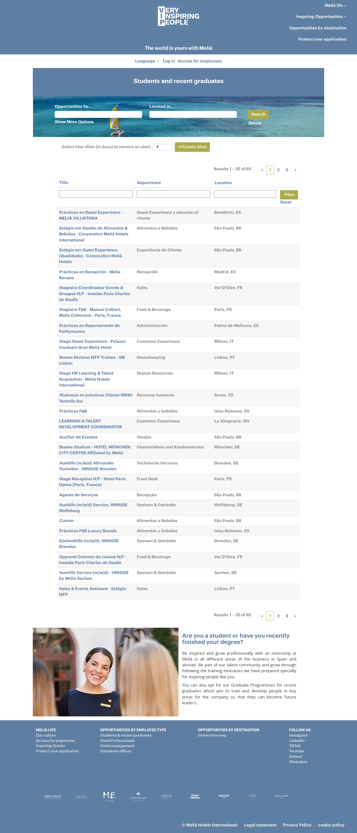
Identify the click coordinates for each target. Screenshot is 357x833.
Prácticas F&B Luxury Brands (88, 531)
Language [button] (145, 61)
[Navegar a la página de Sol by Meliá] (281, 796)
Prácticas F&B (73, 411)
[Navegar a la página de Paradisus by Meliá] (138, 796)
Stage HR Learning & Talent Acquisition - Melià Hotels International (86, 379)
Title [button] (63, 182)
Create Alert (194, 147)
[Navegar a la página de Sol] (252, 796)
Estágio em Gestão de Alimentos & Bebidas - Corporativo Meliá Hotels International (93, 234)
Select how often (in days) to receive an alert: (106, 147)
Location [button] (223, 183)
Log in (169, 61)
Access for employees (200, 61)
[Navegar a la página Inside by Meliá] (223, 796)
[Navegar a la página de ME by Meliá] (109, 796)
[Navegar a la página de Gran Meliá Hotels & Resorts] (52, 796)
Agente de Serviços (78, 495)
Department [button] (149, 183)
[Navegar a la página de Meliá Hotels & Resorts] (166, 796)
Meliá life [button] (334, 5)
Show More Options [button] (74, 122)
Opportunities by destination (317, 28)
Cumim (66, 521)
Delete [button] (254, 123)
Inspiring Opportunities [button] (320, 17)
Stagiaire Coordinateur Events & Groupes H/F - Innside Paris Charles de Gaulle (94, 294)
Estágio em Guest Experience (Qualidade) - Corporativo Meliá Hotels (90, 256)
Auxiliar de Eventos (78, 437)
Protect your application (322, 39)
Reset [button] (285, 202)
